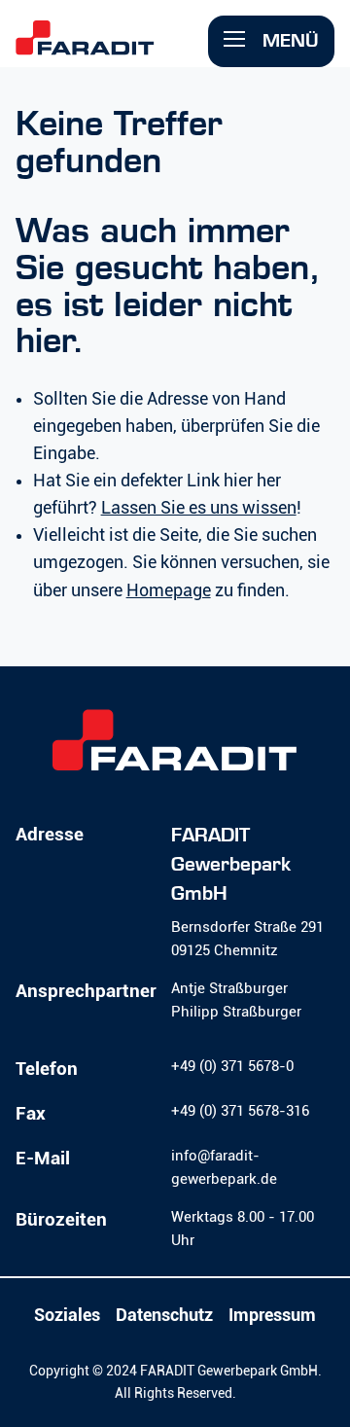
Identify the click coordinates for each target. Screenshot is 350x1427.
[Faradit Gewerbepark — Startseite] (115, 47)
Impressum (272, 1315)
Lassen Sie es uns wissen (199, 507)
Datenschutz (164, 1315)
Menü (288, 40)
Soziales (67, 1315)
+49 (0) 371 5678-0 (232, 1066)
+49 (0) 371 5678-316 (240, 1111)
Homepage (168, 590)
